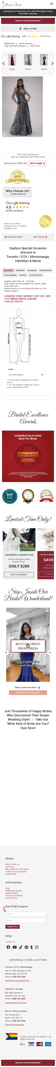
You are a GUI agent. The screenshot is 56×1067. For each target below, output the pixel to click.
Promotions (32, 270)
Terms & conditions (14, 895)
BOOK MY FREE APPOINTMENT (28, 21)
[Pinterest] (26, 948)
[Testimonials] (28, 206)
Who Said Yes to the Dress (17, 869)
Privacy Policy (11, 898)
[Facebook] (8, 948)
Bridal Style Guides (13, 890)
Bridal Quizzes (11, 893)
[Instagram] (36, 948)
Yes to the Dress (35, 275)
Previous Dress (15, 237)
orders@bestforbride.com (32, 288)
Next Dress (39, 237)
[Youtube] (15, 948)
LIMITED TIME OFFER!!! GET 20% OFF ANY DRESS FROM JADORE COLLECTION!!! (27, 298)
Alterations (20, 270)
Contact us (10, 941)
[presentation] (3, 63)
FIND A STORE (29, 28)
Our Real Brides (46, 270)
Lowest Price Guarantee (16, 871)
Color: (11, 369)
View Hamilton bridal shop (16, 1002)
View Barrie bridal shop (14, 1024)
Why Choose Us (12, 864)
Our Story (9, 866)
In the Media (10, 874)
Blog (7, 888)
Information (8, 270)
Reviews (22, 275)
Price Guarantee (10, 275)
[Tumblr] (31, 948)
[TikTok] (20, 948)
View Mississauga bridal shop (17, 980)
